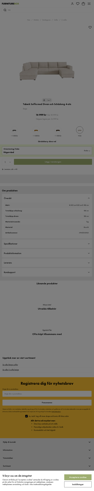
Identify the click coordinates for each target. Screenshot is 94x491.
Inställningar (78, 484)
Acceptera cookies (77, 477)
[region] (47, 481)
